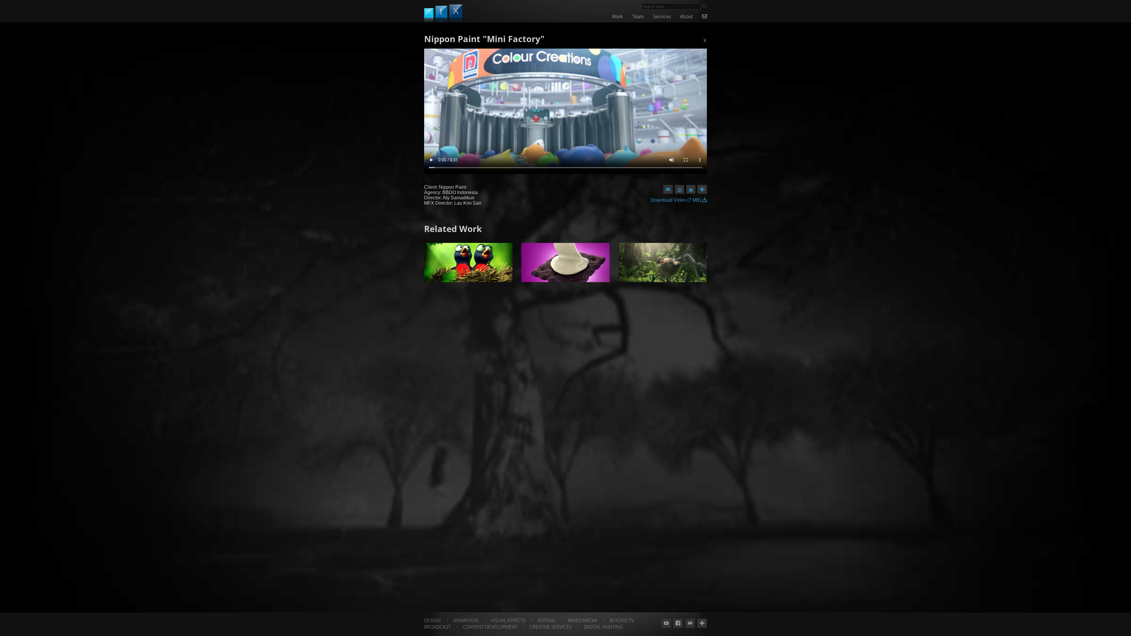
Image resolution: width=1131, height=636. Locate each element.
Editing (546, 620)
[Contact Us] (704, 16)
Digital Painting (603, 627)
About (686, 16)
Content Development (490, 627)
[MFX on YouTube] (666, 623)
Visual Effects (508, 620)
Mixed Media (582, 620)
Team (638, 16)
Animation (466, 620)
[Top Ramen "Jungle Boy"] (663, 262)
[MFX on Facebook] (678, 623)
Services (662, 16)
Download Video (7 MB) (676, 200)
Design (432, 620)
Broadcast (437, 627)
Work (617, 16)
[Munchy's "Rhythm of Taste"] (565, 262)
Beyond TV (621, 620)
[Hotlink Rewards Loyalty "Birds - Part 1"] (468, 262)
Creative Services (551, 627)
